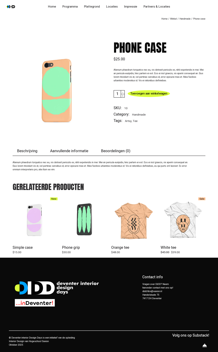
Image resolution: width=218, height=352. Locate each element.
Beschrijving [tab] (27, 151)
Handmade (139, 115)
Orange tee (120, 247)
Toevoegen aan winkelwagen (148, 93)
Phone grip (71, 247)
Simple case (23, 247)
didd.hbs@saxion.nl (152, 291)
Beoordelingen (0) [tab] (115, 151)
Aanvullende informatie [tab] (69, 151)
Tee (135, 121)
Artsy (128, 121)
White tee (168, 247)
